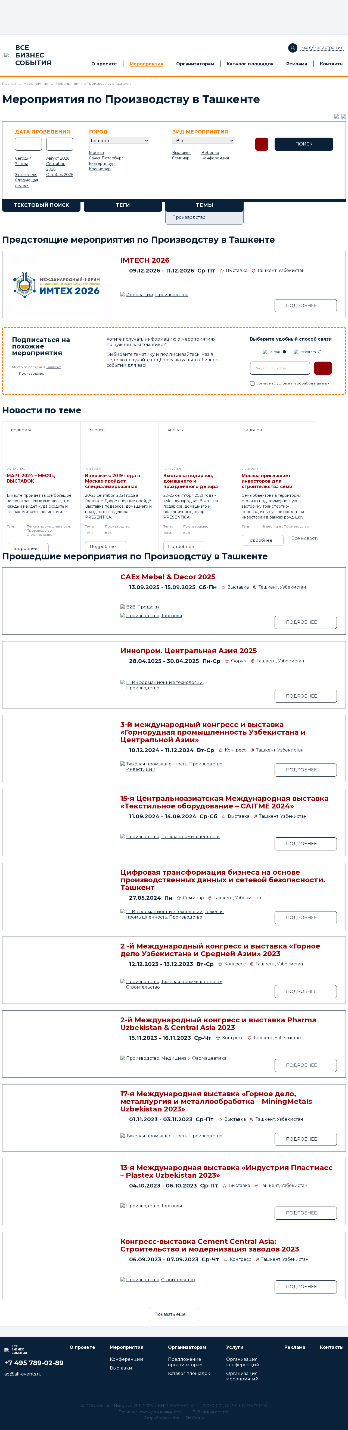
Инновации (139, 294)
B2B (108, 533)
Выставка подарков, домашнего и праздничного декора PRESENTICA (190, 481)
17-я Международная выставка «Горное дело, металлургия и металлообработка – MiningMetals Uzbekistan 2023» (216, 1101)
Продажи (148, 607)
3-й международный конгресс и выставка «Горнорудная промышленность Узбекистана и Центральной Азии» (213, 732)
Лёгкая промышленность (49, 526)
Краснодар (100, 168)
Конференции (126, 1359)
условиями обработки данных (302, 383)
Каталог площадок (250, 63)
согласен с (293, 383)
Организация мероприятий (242, 1376)
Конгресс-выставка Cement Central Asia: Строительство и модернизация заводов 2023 (209, 1245)
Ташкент (53, 367)
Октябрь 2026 (59, 174)
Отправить (323, 368)
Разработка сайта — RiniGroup (174, 1418)
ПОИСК (304, 144)
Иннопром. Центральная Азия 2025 (188, 651)
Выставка (181, 152)
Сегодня (23, 158)
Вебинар (210, 152)
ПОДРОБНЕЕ (301, 305)
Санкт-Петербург (106, 158)
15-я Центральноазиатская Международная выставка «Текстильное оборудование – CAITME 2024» (224, 802)
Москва (96, 152)
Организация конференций (242, 1362)
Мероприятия (146, 63)
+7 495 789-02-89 (34, 1363)
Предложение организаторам (185, 1362)
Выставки (121, 1368)
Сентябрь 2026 (55, 166)
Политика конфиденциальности (150, 1412)
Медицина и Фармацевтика (193, 1058)
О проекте (104, 63)
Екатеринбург (102, 163)
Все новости (305, 538)
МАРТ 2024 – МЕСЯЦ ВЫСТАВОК (31, 478)
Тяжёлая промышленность (156, 763)
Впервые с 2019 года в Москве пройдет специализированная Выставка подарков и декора (112, 481)
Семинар (180, 158)
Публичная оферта (210, 1412)
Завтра (21, 163)
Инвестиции (272, 526)
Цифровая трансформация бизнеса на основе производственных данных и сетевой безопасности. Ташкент (222, 879)
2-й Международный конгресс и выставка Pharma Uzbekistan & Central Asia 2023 (218, 1023)
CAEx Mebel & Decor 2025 (167, 577)
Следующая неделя (26, 183)
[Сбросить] (261, 144)
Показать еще (170, 1314)
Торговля (171, 615)
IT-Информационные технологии (164, 682)
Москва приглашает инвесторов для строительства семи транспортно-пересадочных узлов (267, 481)
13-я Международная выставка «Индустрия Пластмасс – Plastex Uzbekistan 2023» (226, 1171)
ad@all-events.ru (23, 1374)
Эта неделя (26, 174)
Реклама (296, 63)
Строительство (39, 534)
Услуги (234, 1347)
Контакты (332, 63)
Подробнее (24, 548)
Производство (171, 294)
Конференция (215, 158)
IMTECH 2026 (145, 260)
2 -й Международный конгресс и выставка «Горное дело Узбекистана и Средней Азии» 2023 (220, 950)
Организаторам (195, 63)
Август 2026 (57, 158)
